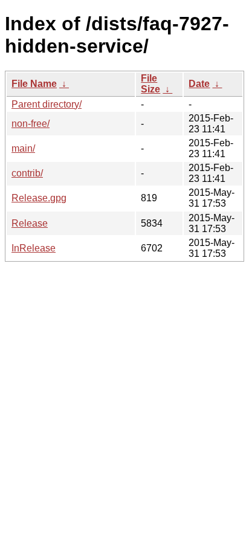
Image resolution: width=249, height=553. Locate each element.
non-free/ (30, 123)
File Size (150, 83)
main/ (23, 148)
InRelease (33, 248)
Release (29, 223)
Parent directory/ (46, 104)
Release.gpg (38, 198)
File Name (34, 84)
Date (199, 84)
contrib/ (27, 173)
